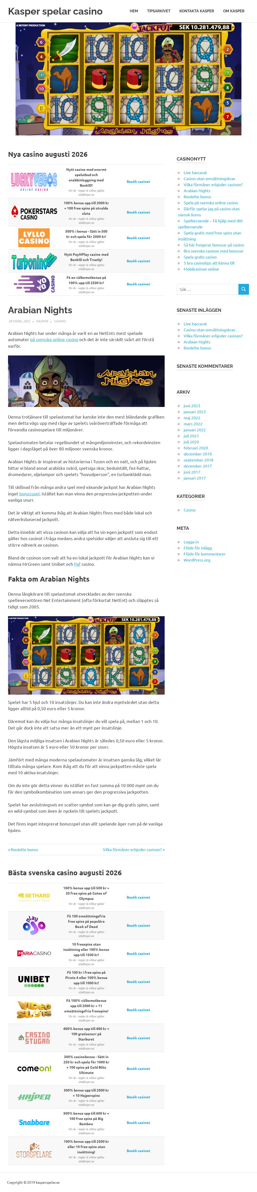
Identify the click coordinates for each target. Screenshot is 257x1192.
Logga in (191, 541)
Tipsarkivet (158, 11)
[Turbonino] (34, 260)
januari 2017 (195, 477)
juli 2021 (191, 435)
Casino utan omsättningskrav (209, 178)
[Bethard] (34, 897)
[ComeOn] (34, 1068)
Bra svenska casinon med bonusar (213, 250)
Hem (134, 11)
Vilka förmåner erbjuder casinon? (132, 849)
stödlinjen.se (86, 194)
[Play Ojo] (34, 925)
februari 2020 (196, 447)
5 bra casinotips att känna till (209, 262)
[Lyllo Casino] (34, 237)
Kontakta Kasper (196, 11)
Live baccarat (195, 172)
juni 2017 (192, 471)
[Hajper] (34, 1096)
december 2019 (198, 453)
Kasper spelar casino (55, 11)
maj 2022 (192, 417)
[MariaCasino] (34, 953)
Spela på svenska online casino (211, 202)
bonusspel (29, 493)
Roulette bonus (24, 849)
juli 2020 (191, 441)
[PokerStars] (34, 212)
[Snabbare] (34, 1122)
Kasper (42, 321)
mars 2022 (193, 423)
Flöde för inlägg (198, 547)
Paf (77, 563)
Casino (60, 321)
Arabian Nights (197, 190)
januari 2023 (195, 411)
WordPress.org (197, 559)
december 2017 (198, 465)
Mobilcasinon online (201, 268)
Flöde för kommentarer (205, 553)
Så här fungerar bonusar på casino (214, 244)
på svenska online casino (54, 339)
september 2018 (198, 459)
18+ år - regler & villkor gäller (86, 190)
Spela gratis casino (200, 256)
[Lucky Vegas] (34, 181)
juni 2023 (192, 405)
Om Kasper (233, 11)
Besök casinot (138, 181)
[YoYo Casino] (34, 284)
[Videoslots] (34, 1009)
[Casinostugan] (34, 1037)
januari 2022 (195, 429)
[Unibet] (34, 981)
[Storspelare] (34, 1150)
